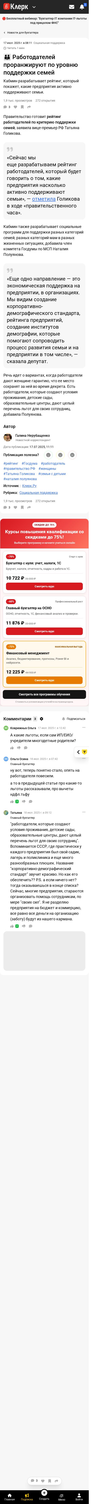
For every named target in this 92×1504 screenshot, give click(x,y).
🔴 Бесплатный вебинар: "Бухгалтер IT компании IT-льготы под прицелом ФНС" (44, 20)
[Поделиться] (29, 107)
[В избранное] (22, 107)
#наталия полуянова (20, 479)
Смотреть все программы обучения (44, 694)
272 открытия (45, 501)
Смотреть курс (44, 586)
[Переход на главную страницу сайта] (15, 7)
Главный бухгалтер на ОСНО (29, 608)
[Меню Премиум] (34, 6)
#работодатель (53, 463)
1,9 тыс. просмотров (17, 501)
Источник (11, 486)
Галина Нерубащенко (32, 436)
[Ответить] (25, 748)
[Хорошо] (48, 455)
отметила (44, 199)
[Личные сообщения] (71, 6)
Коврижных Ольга (23, 728)
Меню (61, 1499)
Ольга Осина (19, 759)
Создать (44, 1498)
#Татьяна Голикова (19, 474)
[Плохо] (72, 455)
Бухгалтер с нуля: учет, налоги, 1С (33, 563)
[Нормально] (60, 455)
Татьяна (16, 812)
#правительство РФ (19, 469)
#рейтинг (10, 463)
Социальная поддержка (49, 42)
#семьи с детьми (52, 474)
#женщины (47, 469)
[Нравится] (15, 107)
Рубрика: (10, 493)
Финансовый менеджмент (27, 653)
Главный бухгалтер (22, 764)
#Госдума (29, 463)
